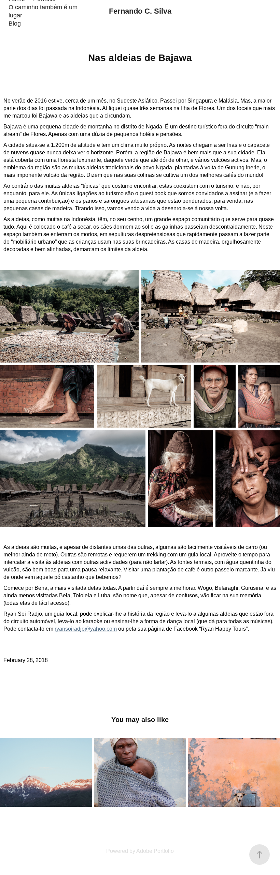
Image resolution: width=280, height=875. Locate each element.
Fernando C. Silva (140, 11)
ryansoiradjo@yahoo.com (86, 629)
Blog (15, 23)
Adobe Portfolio (155, 851)
